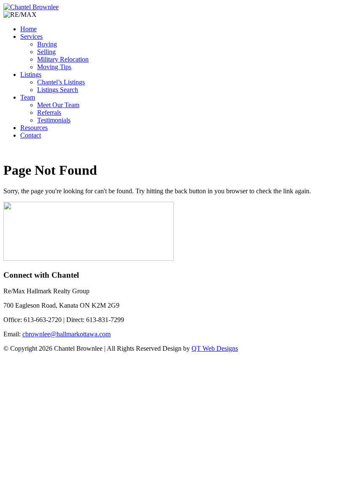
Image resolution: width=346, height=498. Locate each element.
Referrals (49, 112)
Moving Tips (54, 66)
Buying (47, 44)
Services (31, 36)
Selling (46, 51)
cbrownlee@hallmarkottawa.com (66, 334)
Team (27, 97)
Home (28, 28)
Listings (30, 74)
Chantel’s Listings (61, 82)
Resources (34, 127)
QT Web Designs (215, 348)
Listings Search (57, 89)
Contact (30, 135)
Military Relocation (63, 59)
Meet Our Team (58, 104)
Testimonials (53, 120)
